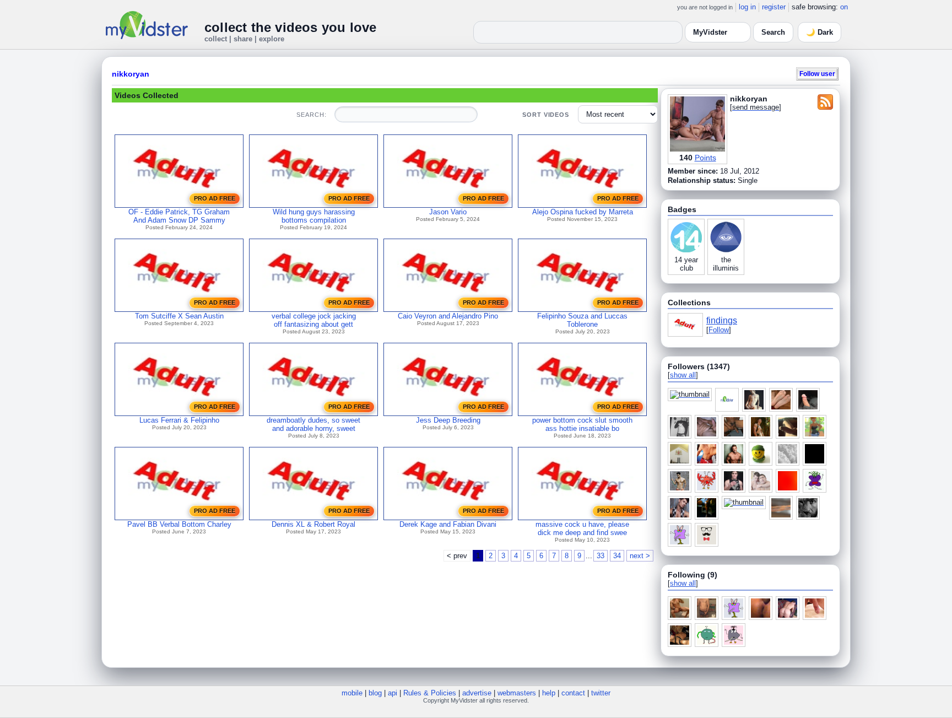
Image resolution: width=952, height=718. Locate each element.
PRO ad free (214, 198)
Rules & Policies (429, 693)
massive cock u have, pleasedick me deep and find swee (582, 528)
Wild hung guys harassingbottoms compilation (314, 216)
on (844, 7)
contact (573, 693)
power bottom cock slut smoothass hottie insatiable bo (582, 424)
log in (747, 7)
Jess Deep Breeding (448, 420)
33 (600, 556)
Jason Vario (448, 212)
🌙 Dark (819, 32)
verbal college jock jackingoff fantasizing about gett (314, 320)
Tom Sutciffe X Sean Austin (179, 316)
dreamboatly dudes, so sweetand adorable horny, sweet (313, 424)
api (392, 693)
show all (683, 375)
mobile (352, 693)
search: (311, 114)
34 (617, 556)
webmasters (516, 693)
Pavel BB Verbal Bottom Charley (179, 524)
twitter (600, 693)
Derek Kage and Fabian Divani (447, 524)
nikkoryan (130, 73)
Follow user (817, 73)
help (548, 693)
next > (640, 556)
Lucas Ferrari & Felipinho (179, 420)
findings (721, 320)
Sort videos (545, 114)
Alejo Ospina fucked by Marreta (582, 212)
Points (705, 157)
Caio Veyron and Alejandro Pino (448, 316)
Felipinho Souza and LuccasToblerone (582, 320)
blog (375, 693)
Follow (718, 330)
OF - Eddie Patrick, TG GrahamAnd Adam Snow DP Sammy (179, 216)
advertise (476, 693)
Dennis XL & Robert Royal (313, 524)
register (774, 7)
